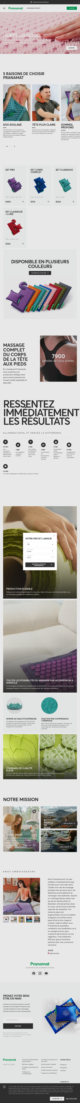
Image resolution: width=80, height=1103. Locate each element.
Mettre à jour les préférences (39, 564)
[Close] (54, 535)
